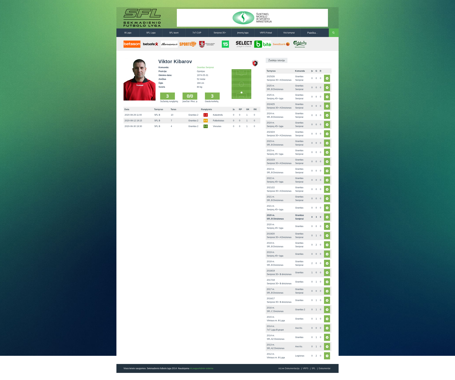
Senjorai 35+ (220, 32)
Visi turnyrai (289, 32)
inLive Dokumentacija (289, 368)
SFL (313, 368)
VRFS (305, 368)
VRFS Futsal (266, 32)
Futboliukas (218, 120)
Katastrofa (218, 115)
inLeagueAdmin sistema (201, 368)
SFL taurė (174, 32)
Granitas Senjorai (205, 67)
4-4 (205, 120)
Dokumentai (324, 368)
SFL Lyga (151, 32)
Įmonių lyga (242, 32)
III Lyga (127, 32)
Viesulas (217, 126)
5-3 (205, 126)
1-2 (205, 115)
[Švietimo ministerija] (252, 17)
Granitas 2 (193, 115)
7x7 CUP (196, 32)
